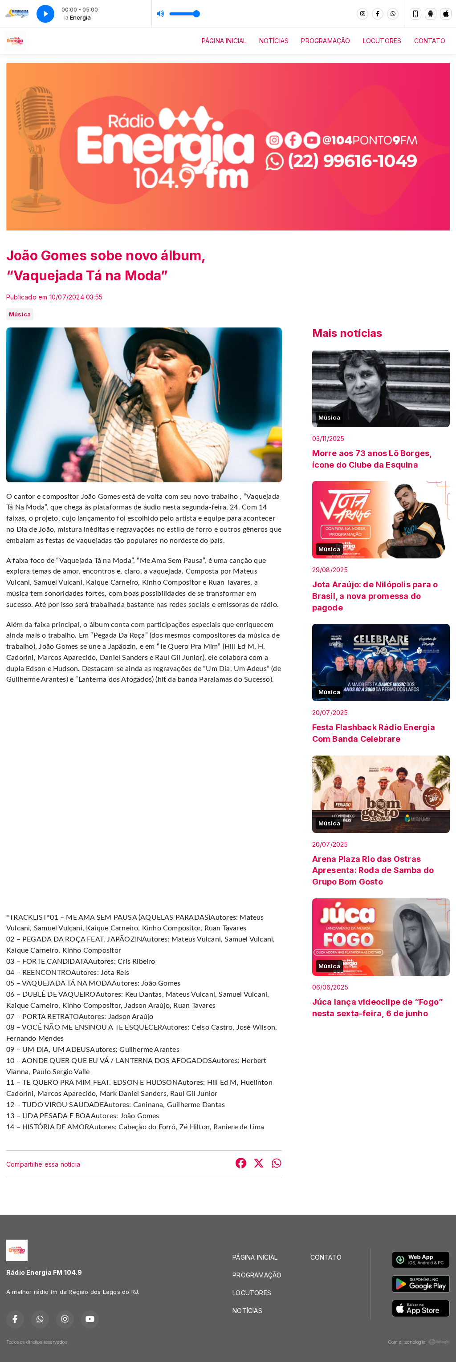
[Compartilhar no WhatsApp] (276, 1164)
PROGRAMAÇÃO (325, 40)
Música (20, 314)
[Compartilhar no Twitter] (258, 1164)
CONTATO (429, 40)
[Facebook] (377, 14)
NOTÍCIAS (274, 40)
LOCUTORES (382, 40)
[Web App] (415, 14)
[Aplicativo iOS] (446, 14)
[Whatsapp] (393, 14)
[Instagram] (362, 14)
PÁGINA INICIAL (224, 40)
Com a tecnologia (407, 1342)
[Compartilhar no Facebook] (241, 1164)
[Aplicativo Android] (430, 14)
